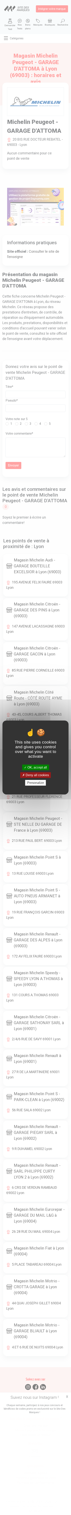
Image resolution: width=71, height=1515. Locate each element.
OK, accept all (37, 767)
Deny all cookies (37, 775)
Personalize (35, 782)
